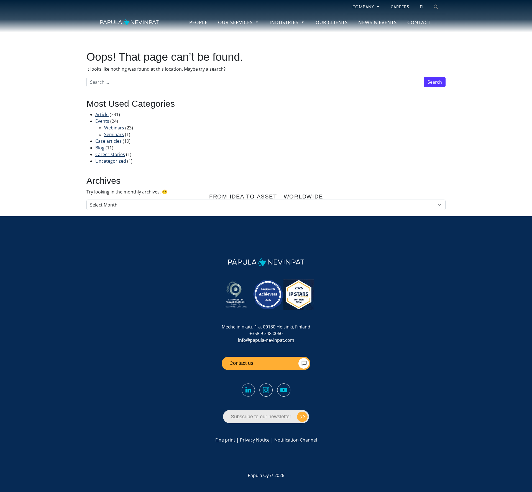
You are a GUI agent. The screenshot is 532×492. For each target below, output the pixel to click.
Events (102, 121)
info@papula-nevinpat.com (266, 340)
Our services (235, 22)
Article (102, 114)
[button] (436, 6)
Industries (284, 22)
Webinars (114, 128)
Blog (99, 148)
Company (363, 7)
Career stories (110, 154)
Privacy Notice (255, 440)
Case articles (108, 141)
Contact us (241, 363)
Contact (419, 22)
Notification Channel (295, 440)
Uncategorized (110, 161)
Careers (400, 7)
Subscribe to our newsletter (261, 416)
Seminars (114, 134)
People (198, 22)
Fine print (225, 440)
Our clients (332, 22)
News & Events (377, 22)
